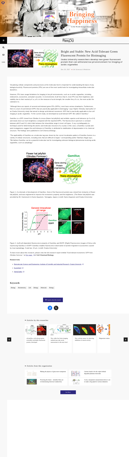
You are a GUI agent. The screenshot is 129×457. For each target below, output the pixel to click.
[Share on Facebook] (50, 310)
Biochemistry (22, 287)
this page (29, 255)
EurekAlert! (17, 268)
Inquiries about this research (54, 300)
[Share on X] (56, 310)
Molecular (43, 287)
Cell (30, 287)
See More (68, 392)
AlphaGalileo (18, 272)
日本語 (3, 62)
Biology (13, 287)
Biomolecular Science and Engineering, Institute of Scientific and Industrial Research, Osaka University (48, 264)
